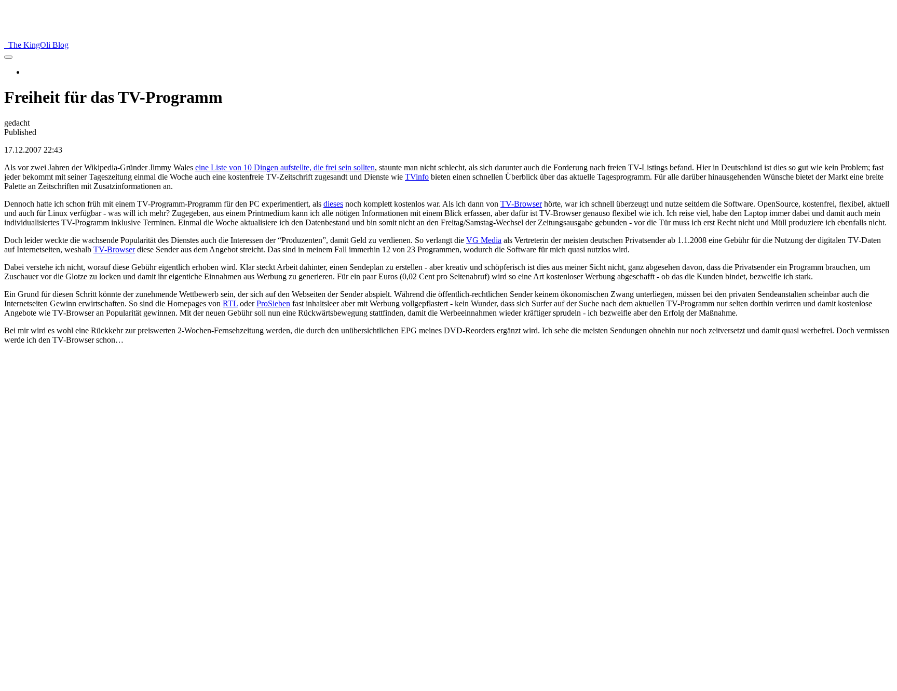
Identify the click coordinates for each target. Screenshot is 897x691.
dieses (333, 203)
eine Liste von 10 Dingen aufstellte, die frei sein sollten (285, 167)
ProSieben (273, 303)
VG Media (483, 240)
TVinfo (417, 176)
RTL (230, 303)
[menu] (8, 57)
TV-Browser (521, 203)
